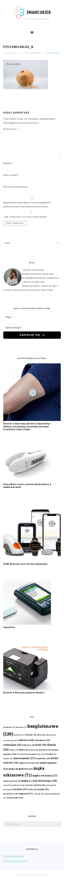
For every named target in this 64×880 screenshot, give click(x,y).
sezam (43, 789)
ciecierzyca (10, 740)
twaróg (39, 794)
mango (8, 758)
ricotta (20, 789)
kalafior (45, 749)
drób (41, 744)
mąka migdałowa (20, 768)
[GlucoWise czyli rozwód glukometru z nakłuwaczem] (27, 480)
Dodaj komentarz (53, 53)
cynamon (42, 740)
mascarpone (24, 758)
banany (21, 727)
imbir (13, 750)
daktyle (28, 745)
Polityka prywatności (15, 861)
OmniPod (9, 627)
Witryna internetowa (15, 186)
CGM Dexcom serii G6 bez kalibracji (25, 563)
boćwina (20, 735)
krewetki (23, 754)
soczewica (10, 793)
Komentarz (10, 128)
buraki (31, 735)
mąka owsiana (44, 775)
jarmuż (33, 750)
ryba (32, 789)
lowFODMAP (48, 754)
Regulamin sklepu (13, 856)
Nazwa (8, 163)
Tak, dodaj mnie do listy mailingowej (25, 216)
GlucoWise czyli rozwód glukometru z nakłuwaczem (27, 486)
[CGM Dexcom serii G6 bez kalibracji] (32, 560)
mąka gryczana (29, 762)
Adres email (11, 174)
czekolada (12, 744)
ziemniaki (15, 797)
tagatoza (26, 793)
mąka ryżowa (11, 781)
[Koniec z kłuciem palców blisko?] (27, 689)
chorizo (51, 735)
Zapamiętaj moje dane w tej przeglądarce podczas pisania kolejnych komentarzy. (27, 204)
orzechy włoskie (35, 785)
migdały (43, 758)
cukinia (26, 740)
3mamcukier (38, 12)
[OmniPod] (27, 623)
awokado (9, 727)
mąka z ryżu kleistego (39, 780)
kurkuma (35, 754)
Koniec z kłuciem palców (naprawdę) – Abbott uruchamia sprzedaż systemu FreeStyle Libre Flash (27, 426)
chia (41, 734)
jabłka (23, 750)
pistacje (50, 785)
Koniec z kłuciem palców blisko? (24, 692)
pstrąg (7, 789)
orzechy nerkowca (13, 785)
